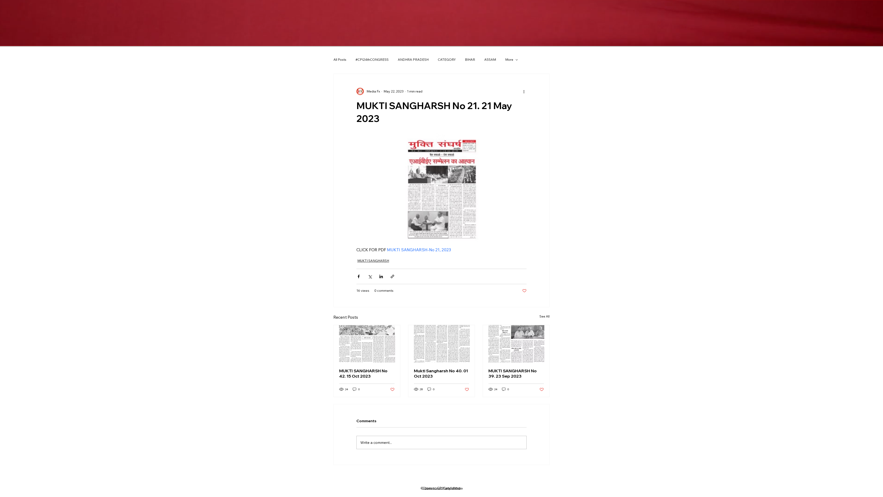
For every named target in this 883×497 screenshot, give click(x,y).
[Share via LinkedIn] (381, 276)
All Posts (339, 60)
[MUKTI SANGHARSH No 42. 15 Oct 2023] (367, 343)
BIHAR (470, 60)
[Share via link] (392, 276)
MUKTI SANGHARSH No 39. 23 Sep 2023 (512, 373)
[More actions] (524, 91)
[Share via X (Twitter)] (370, 276)
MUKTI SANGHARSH (373, 261)
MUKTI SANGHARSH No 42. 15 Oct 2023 (363, 373)
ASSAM (490, 60)
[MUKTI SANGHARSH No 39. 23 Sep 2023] (516, 343)
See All (544, 316)
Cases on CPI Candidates (442, 488)
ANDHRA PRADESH (413, 60)
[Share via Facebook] (358, 276)
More (509, 60)
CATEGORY (447, 60)
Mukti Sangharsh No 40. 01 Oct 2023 (441, 373)
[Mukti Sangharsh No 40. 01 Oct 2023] (441, 343)
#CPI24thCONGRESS (372, 60)
